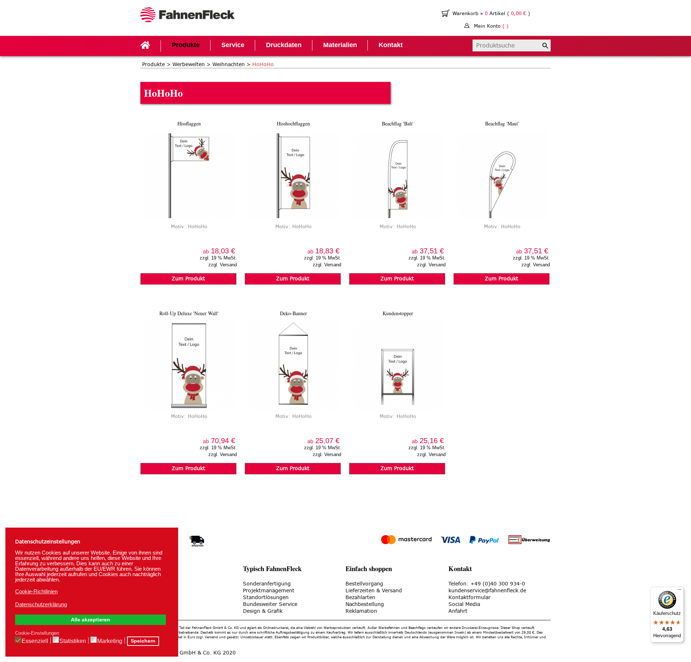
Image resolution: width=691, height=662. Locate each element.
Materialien (340, 45)
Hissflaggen (189, 123)
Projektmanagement (268, 590)
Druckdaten (284, 45)
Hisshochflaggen (293, 123)
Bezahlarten (360, 597)
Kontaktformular (469, 597)
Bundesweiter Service (270, 604)
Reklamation (361, 611)
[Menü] (679, 591)
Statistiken (72, 641)
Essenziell (35, 641)
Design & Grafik (263, 611)
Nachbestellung (365, 604)
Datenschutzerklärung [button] (41, 604)
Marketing (109, 641)
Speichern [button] (143, 641)
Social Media (464, 604)
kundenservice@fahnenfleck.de (487, 590)
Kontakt (391, 45)
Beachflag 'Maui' (502, 123)
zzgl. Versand (222, 264)
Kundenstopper (398, 313)
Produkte (186, 45)
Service (232, 45)
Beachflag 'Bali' (398, 123)
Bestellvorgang (364, 583)
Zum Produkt (188, 278)
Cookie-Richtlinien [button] (36, 591)
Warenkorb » (468, 13)
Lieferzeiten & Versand (374, 590)
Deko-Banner (293, 313)
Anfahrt (458, 611)
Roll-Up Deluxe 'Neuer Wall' (188, 313)
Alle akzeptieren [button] (90, 619)
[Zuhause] (187, 15)
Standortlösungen (266, 597)
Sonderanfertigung (267, 583)
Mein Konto (491, 26)
